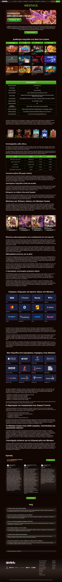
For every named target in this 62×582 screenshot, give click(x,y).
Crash (37, 42)
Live (24, 42)
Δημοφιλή (11, 42)
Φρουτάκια (49, 42)
